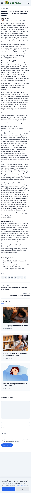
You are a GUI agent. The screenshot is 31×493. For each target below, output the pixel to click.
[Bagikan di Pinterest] (12, 277)
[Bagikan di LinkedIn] (9, 277)
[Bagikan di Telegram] (18, 277)
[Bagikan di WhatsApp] (15, 277)
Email (3, 427)
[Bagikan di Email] (21, 277)
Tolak (22, 489)
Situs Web (3, 433)
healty (16, 20)
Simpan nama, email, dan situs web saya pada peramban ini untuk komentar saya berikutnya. (16, 440)
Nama (3, 421)
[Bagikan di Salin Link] (25, 277)
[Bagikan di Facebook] (2, 277)
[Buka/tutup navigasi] (2, 3)
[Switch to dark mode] (28, 3)
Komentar (3, 400)
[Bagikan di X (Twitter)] (5, 277)
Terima (8, 489)
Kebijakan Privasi (21, 485)
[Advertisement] (15, 470)
